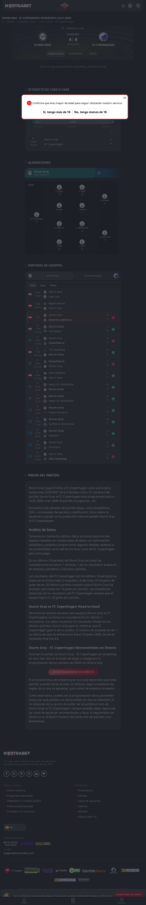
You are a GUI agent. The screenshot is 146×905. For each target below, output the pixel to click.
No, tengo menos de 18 (90, 112)
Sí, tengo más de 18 (56, 112)
